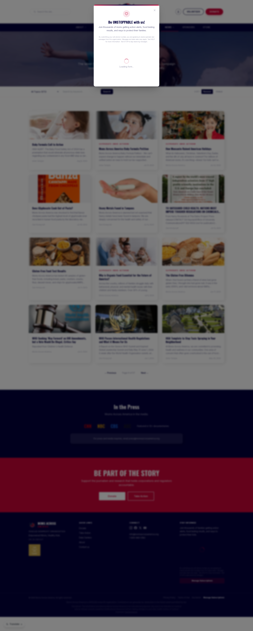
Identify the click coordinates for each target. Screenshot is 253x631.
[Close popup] (154, 10)
